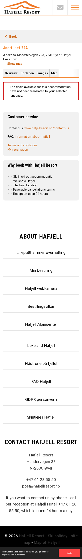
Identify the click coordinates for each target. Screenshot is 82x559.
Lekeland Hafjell (41, 345)
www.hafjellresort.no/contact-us (46, 128)
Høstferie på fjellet (41, 363)
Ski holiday (57, 535)
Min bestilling (41, 270)
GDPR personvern (41, 399)
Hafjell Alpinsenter (41, 324)
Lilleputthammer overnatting (41, 252)
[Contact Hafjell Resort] (60, 7)
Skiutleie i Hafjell (41, 417)
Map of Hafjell (47, 542)
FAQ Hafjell (41, 381)
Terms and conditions (23, 145)
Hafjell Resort (31, 535)
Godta (69, 552)
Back (12, 36)
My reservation (18, 149)
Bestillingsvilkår (41, 306)
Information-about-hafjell (32, 137)
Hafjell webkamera (41, 288)
